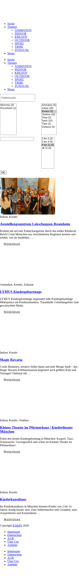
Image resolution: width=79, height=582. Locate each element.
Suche (11, 23)
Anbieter (12, 545)
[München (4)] (8, 105)
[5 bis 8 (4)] (48, 141)
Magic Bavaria (11, 360)
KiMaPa (17, 525)
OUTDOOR (22, 40)
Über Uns (13, 541)
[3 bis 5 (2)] (48, 138)
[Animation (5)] (49, 105)
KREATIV (21, 36)
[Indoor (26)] (49, 108)
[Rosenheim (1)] (8, 108)
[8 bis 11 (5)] (48, 145)
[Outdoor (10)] (49, 114)
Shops (11, 53)
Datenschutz (14, 535)
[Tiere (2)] (49, 123)
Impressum (13, 531)
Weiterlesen (12, 243)
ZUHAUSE (22, 50)
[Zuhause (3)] (49, 127)
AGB (10, 538)
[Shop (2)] (49, 117)
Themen (12, 26)
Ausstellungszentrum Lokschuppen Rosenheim (35, 224)
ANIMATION (23, 30)
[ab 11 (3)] (48, 148)
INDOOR (20, 33)
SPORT (19, 43)
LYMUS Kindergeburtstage (21, 292)
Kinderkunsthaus (13, 499)
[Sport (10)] (49, 120)
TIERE (19, 46)
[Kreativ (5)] (49, 111)
